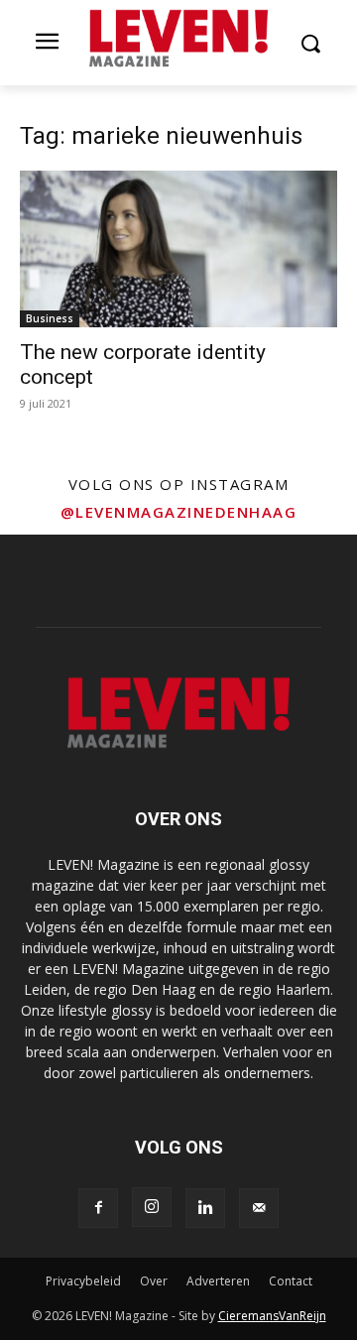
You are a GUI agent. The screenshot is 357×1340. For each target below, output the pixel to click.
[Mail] (259, 1208)
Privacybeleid (83, 1281)
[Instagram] (152, 1207)
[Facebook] (98, 1208)
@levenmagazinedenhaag (179, 512)
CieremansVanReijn (272, 1315)
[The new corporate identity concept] (178, 249)
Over (154, 1281)
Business (49, 318)
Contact (290, 1281)
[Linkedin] (205, 1208)
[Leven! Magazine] (178, 38)
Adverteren (218, 1281)
